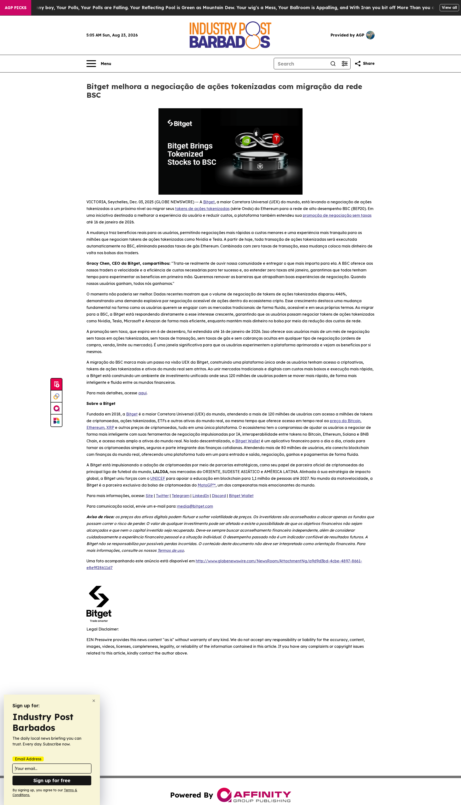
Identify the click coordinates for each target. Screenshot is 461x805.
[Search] (333, 63)
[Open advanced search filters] (344, 63)
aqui (142, 392)
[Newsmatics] (56, 421)
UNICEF (157, 478)
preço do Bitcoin (345, 420)
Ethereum (95, 427)
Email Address (28, 759)
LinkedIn (200, 495)
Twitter (162, 495)
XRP (110, 427)
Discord (219, 495)
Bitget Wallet (247, 441)
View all (449, 7)
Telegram (180, 495)
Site (149, 495)
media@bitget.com (195, 506)
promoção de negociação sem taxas (337, 215)
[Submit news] (56, 384)
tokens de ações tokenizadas (202, 208)
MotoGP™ (207, 485)
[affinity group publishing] (56, 408)
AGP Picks (15, 7)
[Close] (93, 700)
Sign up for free (51, 780)
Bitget (209, 201)
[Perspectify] (56, 396)
